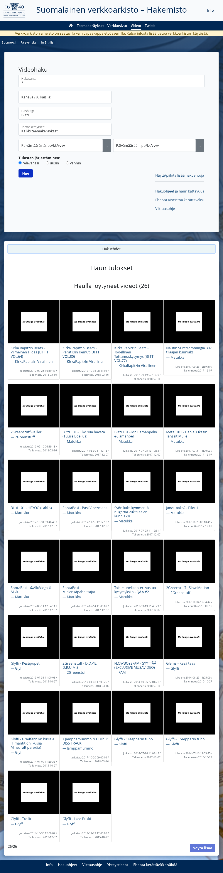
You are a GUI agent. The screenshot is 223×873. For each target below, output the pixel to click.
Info (210, 10)
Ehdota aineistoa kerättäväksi (179, 200)
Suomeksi (9, 42)
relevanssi (30, 163)
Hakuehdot (111, 249)
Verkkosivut (117, 25)
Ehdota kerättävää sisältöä (155, 864)
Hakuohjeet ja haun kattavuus (179, 191)
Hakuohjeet (67, 864)
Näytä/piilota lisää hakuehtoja (179, 175)
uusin (54, 163)
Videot (136, 25)
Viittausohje (165, 208)
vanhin (75, 163)
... (107, 145)
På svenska (28, 42)
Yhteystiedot (117, 864)
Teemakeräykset (90, 25)
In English (48, 42)
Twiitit (150, 25)
